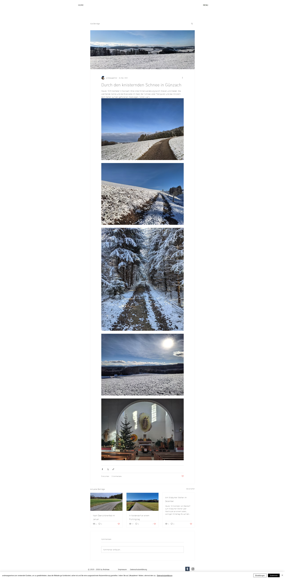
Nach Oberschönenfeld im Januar (104, 517)
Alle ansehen (190, 488)
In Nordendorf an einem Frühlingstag (139, 517)
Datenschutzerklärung (164, 575)
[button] (205, 5)
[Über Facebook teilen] (102, 469)
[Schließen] (282, 575)
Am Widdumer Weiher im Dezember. (176, 499)
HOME (81, 5)
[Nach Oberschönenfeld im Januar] (106, 502)
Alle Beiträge (95, 23)
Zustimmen (274, 575)
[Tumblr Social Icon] (187, 569)
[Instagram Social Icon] (193, 569)
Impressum (122, 570)
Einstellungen (260, 575)
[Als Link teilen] (113, 469)
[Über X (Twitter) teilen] (108, 469)
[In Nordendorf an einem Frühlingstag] (142, 502)
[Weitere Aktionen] (182, 77)
